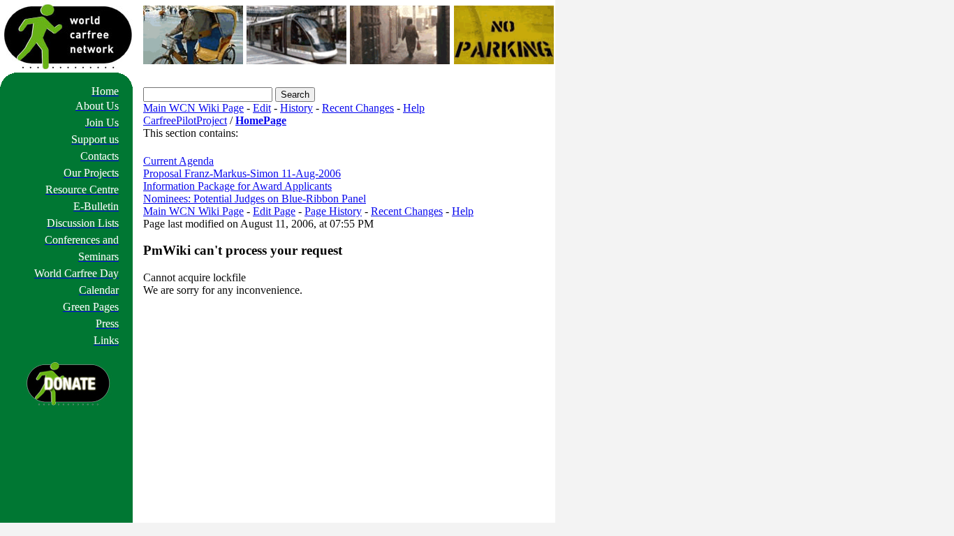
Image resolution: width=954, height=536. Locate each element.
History (296, 108)
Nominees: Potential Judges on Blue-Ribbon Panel (254, 198)
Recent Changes (358, 108)
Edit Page (274, 211)
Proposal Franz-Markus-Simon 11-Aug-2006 (242, 173)
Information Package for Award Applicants (237, 186)
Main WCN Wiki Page (193, 108)
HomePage (260, 120)
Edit (262, 108)
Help (414, 108)
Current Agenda (178, 161)
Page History (333, 211)
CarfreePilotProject (185, 120)
